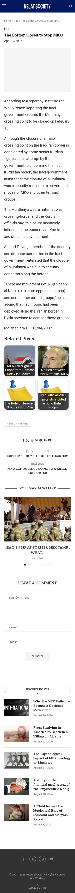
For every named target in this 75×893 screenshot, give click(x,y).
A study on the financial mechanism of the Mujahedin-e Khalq (51, 784)
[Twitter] (32, 859)
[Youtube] (52, 859)
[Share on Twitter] (27, 440)
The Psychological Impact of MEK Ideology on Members (52, 758)
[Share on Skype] (45, 440)
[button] (7, 531)
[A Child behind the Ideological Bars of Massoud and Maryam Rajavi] (16, 812)
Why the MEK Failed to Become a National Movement (51, 706)
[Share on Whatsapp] (36, 440)
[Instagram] (42, 859)
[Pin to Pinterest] (32, 440)
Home (7, 20)
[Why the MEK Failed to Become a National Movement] (16, 707)
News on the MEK (17, 423)
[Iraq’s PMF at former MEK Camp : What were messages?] (37, 519)
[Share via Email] (49, 440)
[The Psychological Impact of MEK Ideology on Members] (16, 760)
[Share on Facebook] (23, 440)
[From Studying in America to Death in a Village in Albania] (16, 734)
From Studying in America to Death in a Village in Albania (50, 732)
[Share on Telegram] (40, 440)
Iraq (16, 20)
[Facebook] (23, 859)
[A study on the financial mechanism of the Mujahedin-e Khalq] (16, 786)
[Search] (71, 6)
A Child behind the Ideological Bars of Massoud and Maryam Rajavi (50, 812)
